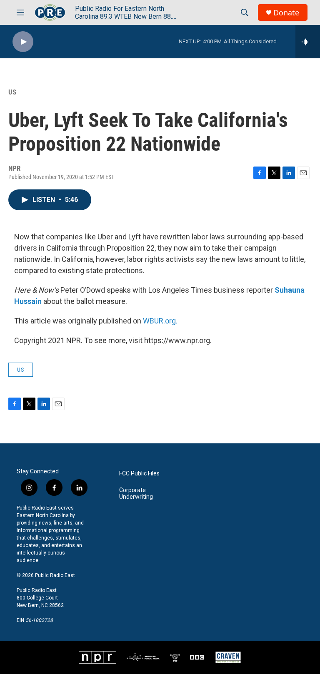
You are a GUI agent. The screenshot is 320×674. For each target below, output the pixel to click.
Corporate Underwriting (136, 493)
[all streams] (307, 41)
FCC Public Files (139, 473)
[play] (23, 42)
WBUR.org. (160, 320)
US (12, 92)
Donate (286, 12)
